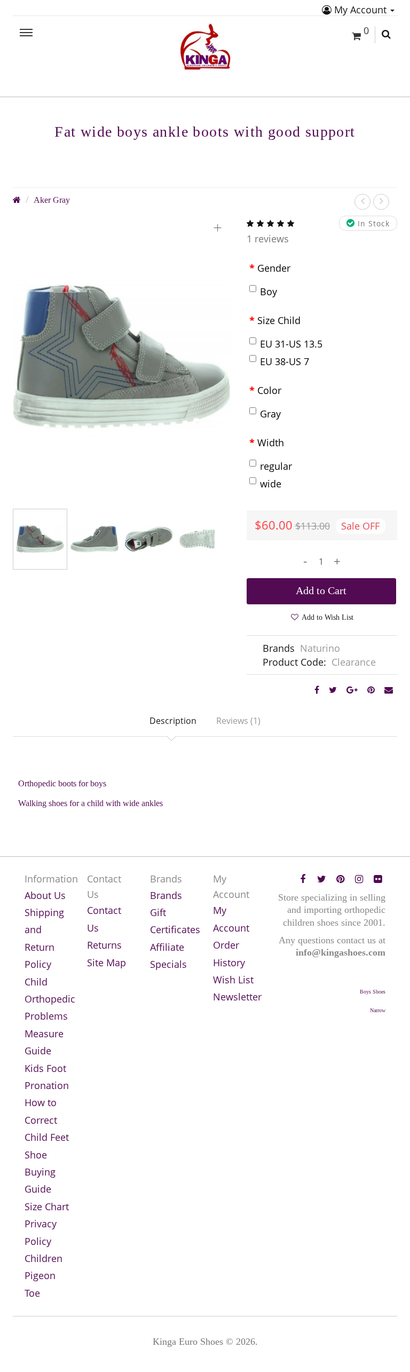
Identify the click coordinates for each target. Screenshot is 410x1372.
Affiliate (167, 947)
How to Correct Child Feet (47, 1120)
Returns (104, 945)
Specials (168, 964)
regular (276, 466)
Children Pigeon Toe (43, 1275)
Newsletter (237, 996)
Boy (268, 291)
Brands (166, 895)
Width (270, 442)
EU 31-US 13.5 (291, 343)
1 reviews (268, 238)
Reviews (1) (238, 721)
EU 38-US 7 (284, 361)
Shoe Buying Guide (40, 1172)
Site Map (106, 962)
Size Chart (47, 1206)
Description (172, 721)
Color (269, 390)
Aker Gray (52, 200)
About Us (45, 895)
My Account (360, 9)
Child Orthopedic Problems (50, 999)
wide (270, 483)
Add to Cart (321, 590)
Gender (273, 268)
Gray (270, 413)
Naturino (320, 648)
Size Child (279, 320)
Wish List (233, 979)
